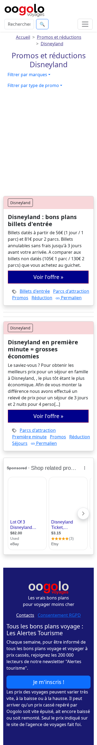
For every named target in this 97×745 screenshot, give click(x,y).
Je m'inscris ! (48, 682)
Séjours (19, 443)
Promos (20, 298)
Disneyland (52, 44)
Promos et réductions (59, 37)
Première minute (29, 437)
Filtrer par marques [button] (27, 75)
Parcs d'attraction (71, 291)
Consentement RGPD (59, 615)
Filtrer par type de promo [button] (33, 85)
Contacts (25, 615)
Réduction (42, 298)
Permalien (71, 298)
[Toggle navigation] (85, 24)
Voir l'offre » (48, 277)
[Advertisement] (48, 144)
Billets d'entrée (35, 291)
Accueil (23, 37)
